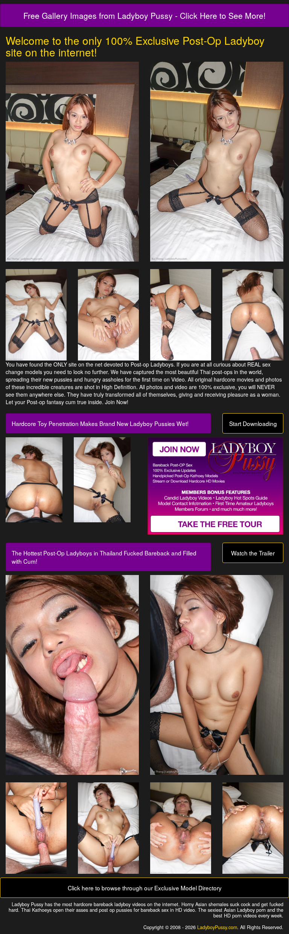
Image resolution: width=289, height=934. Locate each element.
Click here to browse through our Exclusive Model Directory (145, 888)
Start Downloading (253, 423)
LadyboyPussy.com (217, 927)
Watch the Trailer (253, 553)
